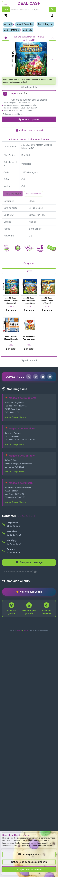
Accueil (8, 24)
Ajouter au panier (29, 119)
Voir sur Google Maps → (15, 417)
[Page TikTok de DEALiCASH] (35, 376)
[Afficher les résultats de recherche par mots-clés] (52, 9)
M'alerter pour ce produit (31, 130)
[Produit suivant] (52, 59)
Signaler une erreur (33, 194)
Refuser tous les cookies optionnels (29, 862)
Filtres (29, 271)
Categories (29, 263)
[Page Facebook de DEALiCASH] (42, 376)
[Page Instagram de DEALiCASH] (28, 376)
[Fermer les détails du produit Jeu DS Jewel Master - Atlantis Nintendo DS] (5, 38)
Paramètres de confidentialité (19, 571)
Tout (6, 9)
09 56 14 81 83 (14, 552)
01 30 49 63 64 (14, 526)
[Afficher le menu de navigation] (5, 4)
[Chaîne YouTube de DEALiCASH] (50, 376)
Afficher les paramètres (29, 854)
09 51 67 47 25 (14, 535)
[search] (29, 9)
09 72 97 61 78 (14, 544)
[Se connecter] (52, 15)
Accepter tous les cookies (29, 869)
